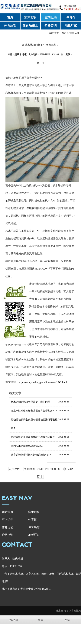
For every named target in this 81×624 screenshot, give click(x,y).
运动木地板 (21, 54)
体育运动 (10, 25)
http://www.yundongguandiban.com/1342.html (43, 382)
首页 (10, 17)
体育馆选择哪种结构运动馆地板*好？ (31, 454)
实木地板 (30, 17)
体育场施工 (30, 25)
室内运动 (51, 17)
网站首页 (7, 512)
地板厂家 (71, 25)
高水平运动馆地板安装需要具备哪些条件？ (34, 410)
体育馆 (70, 17)
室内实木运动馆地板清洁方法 (27, 445)
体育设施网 (75, 610)
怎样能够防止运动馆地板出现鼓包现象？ (33, 437)
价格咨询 (51, 25)
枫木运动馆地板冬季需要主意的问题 (30, 401)
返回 (69, 54)
